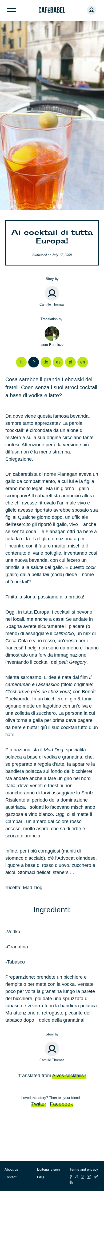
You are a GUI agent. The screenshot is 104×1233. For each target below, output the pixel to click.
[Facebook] (71, 1177)
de (45, 362)
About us (11, 1169)
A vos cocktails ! (69, 1075)
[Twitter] (76, 1177)
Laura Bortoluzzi (52, 345)
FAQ (40, 1177)
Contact (11, 1177)
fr (34, 362)
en (82, 362)
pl (70, 362)
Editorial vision (48, 1169)
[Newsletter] (96, 1177)
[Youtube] (89, 1177)
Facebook (61, 1104)
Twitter (38, 1104)
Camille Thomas (52, 304)
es (58, 362)
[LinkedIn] (71, 1182)
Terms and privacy (84, 1169)
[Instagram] (82, 1177)
